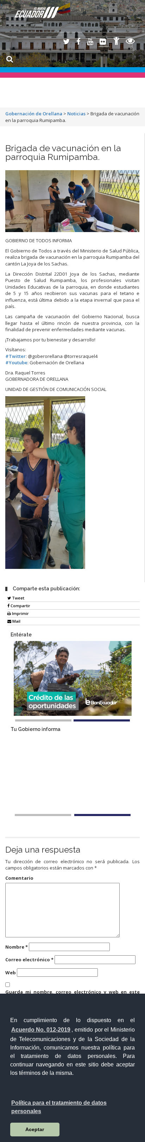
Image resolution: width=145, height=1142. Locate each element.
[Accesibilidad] (116, 42)
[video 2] (102, 815)
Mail (15, 621)
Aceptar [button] (34, 1129)
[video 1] (43, 815)
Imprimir (20, 613)
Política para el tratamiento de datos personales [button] (59, 1107)
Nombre (16, 947)
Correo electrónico (29, 959)
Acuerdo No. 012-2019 (40, 1030)
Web (10, 972)
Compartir (20, 605)
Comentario (19, 878)
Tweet (17, 598)
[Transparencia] (130, 42)
